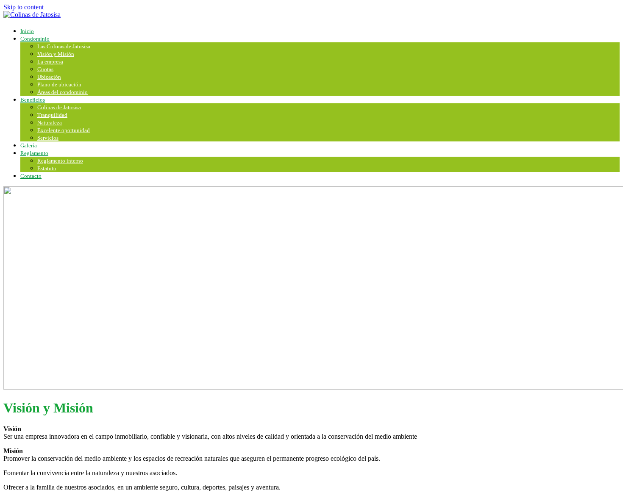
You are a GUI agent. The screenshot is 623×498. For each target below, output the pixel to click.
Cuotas (45, 69)
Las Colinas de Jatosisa (63, 46)
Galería (28, 145)
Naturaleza (49, 122)
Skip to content (23, 7)
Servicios (47, 138)
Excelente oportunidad (63, 130)
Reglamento (34, 153)
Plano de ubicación (59, 84)
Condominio (35, 39)
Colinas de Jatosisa (59, 107)
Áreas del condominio (62, 92)
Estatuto (46, 168)
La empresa (50, 61)
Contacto (31, 176)
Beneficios (32, 100)
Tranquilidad (52, 115)
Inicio (27, 31)
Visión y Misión (55, 54)
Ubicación (49, 77)
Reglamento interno (60, 161)
